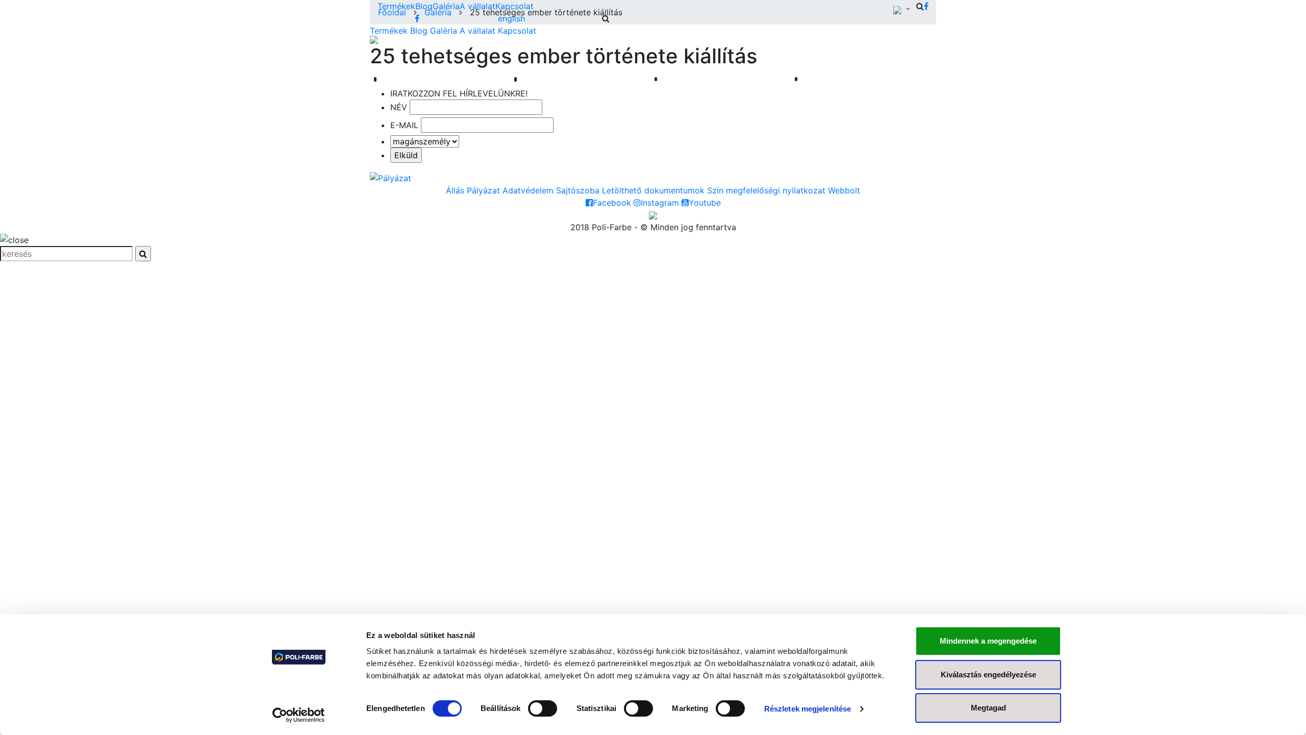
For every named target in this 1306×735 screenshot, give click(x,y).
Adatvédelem (528, 190)
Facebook (612, 203)
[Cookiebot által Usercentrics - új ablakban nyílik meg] (298, 715)
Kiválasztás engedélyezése (988, 674)
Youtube (705, 203)
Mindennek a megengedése (988, 640)
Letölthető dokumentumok (653, 190)
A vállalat (477, 6)
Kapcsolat (514, 6)
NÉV (398, 107)
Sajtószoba (577, 190)
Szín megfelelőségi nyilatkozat (766, 190)
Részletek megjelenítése (807, 708)
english (511, 18)
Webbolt (844, 190)
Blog (424, 6)
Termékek (396, 6)
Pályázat (483, 190)
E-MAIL (404, 125)
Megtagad (988, 707)
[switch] (542, 708)
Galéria (446, 6)
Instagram (660, 203)
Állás (455, 190)
